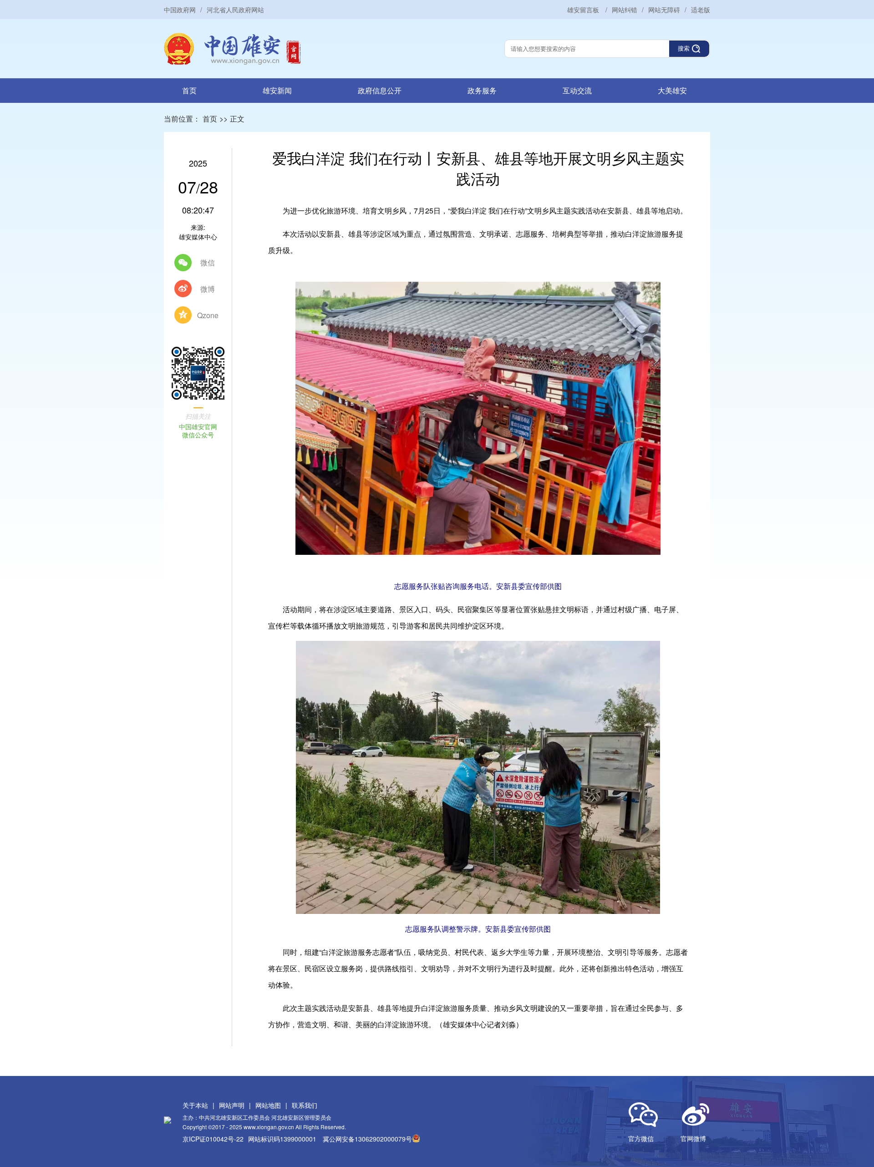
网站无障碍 (664, 9)
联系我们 (304, 1105)
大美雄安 (672, 90)
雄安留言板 (584, 9)
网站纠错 (624, 9)
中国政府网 (180, 9)
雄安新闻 (277, 90)
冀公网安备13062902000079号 (367, 1138)
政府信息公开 (379, 90)
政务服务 (482, 90)
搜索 (684, 48)
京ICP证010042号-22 (213, 1138)
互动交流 (577, 90)
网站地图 (268, 1105)
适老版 (700, 9)
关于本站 (195, 1105)
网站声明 (231, 1105)
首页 (189, 90)
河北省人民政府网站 (235, 9)
